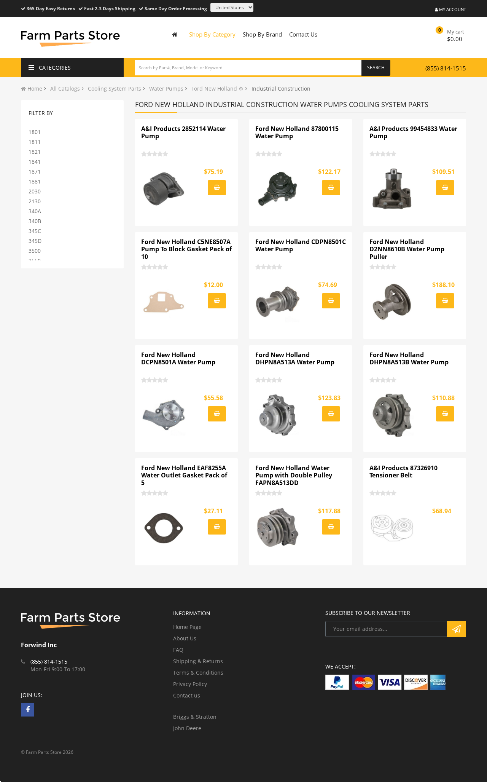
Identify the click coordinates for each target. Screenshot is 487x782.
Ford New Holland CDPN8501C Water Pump (300, 246)
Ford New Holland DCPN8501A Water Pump (178, 359)
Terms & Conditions (198, 672)
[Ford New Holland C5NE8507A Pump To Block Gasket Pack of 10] (164, 302)
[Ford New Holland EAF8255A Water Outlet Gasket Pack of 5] (164, 528)
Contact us (186, 695)
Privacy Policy (190, 684)
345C (35, 231)
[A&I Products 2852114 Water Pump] (164, 189)
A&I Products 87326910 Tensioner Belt (403, 472)
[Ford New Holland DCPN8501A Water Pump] (164, 415)
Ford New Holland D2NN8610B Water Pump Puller (406, 249)
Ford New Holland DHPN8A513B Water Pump (409, 359)
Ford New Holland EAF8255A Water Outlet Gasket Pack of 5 (184, 475)
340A (35, 211)
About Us (184, 638)
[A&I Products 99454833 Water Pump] (392, 189)
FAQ (178, 649)
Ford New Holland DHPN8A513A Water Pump (294, 359)
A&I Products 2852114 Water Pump (183, 132)
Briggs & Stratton (194, 716)
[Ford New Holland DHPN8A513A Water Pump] (278, 415)
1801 (35, 132)
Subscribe (456, 629)
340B (35, 221)
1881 (35, 181)
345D (35, 240)
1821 (35, 151)
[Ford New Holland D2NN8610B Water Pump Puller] (392, 302)
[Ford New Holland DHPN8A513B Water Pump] (392, 415)
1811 (35, 141)
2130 (35, 201)
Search (376, 67)
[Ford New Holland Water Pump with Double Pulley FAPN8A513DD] (278, 528)
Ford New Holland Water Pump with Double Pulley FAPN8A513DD (293, 475)
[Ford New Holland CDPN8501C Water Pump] (278, 302)
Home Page (187, 626)
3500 (35, 250)
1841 (35, 161)
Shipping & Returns (198, 661)
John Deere (187, 728)
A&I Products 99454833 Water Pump (413, 132)
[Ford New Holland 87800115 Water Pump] (278, 189)
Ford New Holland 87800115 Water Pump (297, 132)
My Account (452, 9)
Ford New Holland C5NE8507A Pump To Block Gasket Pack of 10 (186, 249)
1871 (35, 171)
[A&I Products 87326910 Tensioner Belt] (392, 528)
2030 (35, 191)
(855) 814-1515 (445, 68)
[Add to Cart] (217, 187)
